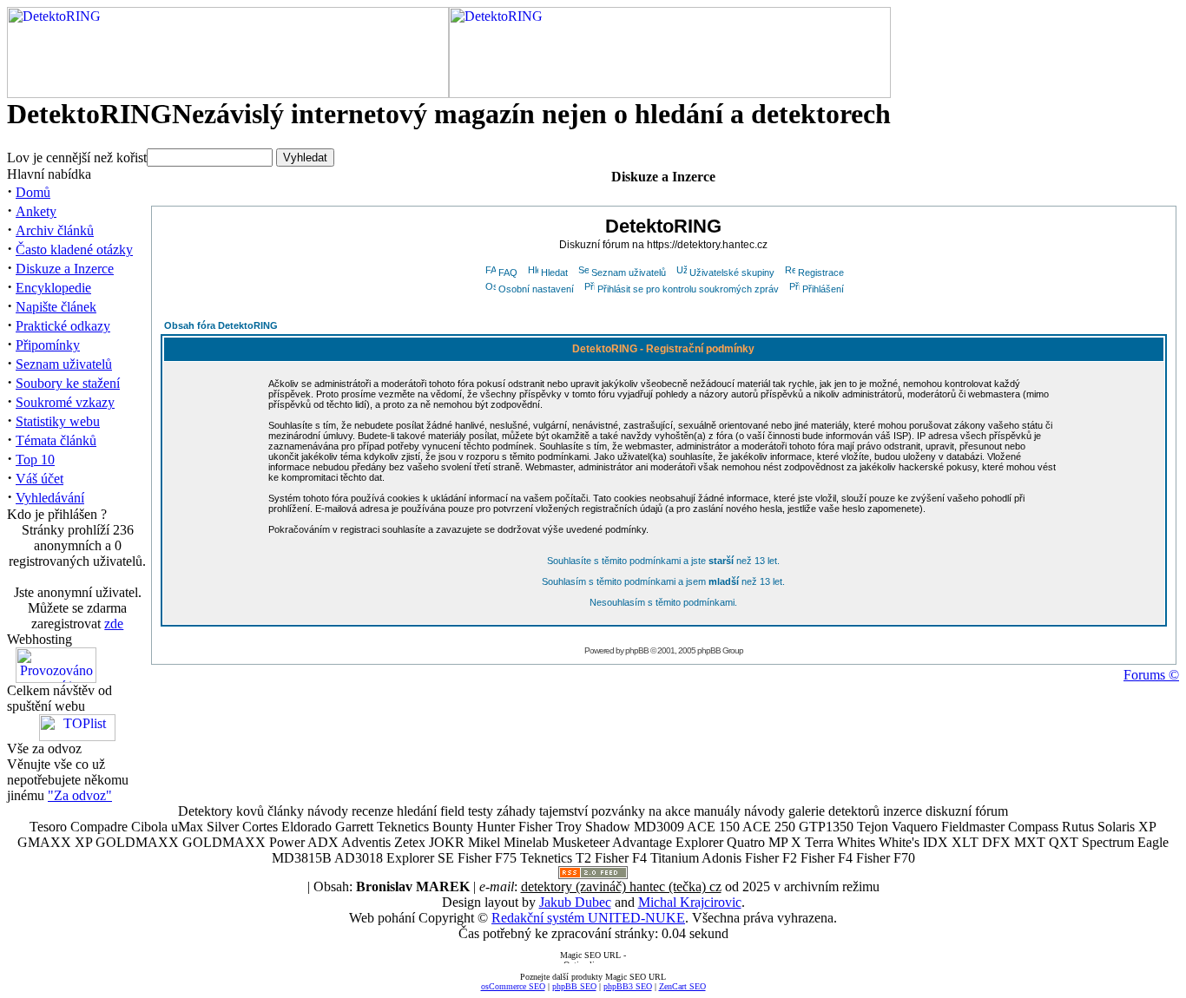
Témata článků (56, 440)
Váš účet (39, 478)
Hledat (554, 272)
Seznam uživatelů (64, 364)
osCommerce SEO (513, 986)
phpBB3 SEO (627, 986)
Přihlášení (823, 289)
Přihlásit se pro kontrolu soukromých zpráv (688, 289)
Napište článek (56, 306)
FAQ (507, 272)
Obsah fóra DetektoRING (221, 325)
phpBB (637, 650)
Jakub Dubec (575, 902)
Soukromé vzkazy (65, 402)
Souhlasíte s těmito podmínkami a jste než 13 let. (663, 560)
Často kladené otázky (74, 249)
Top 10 (35, 459)
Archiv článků (55, 230)
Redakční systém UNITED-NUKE (588, 917)
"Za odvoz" (80, 795)
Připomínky (48, 345)
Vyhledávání (50, 497)
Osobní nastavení (536, 289)
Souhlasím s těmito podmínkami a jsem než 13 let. (663, 581)
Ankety (36, 211)
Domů (33, 192)
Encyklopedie (53, 287)
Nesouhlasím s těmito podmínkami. (663, 602)
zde (113, 623)
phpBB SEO (574, 986)
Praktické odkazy (63, 325)
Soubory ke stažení (68, 383)
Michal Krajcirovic (689, 902)
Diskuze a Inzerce (65, 268)
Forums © (1151, 674)
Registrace (821, 272)
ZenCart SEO (682, 986)
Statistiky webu (58, 421)
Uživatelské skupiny (731, 272)
